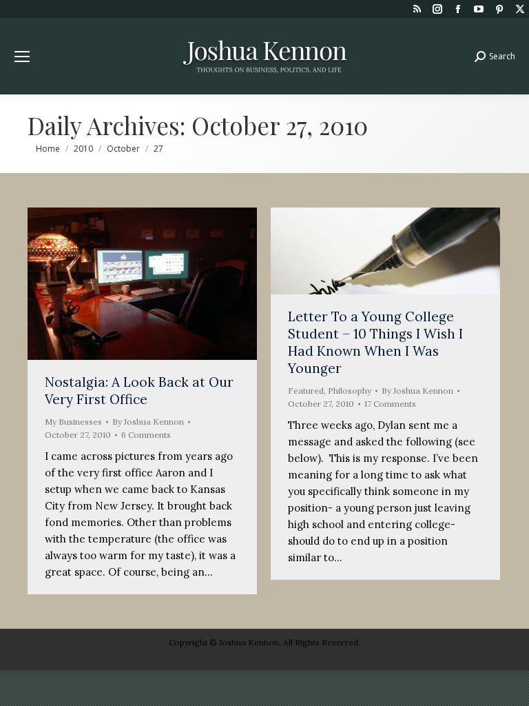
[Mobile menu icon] (22, 56)
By (148, 421)
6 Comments (146, 435)
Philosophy (349, 390)
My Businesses (73, 421)
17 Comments (390, 404)
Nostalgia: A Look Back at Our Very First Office (139, 390)
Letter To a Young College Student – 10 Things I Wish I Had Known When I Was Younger (375, 342)
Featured (306, 390)
